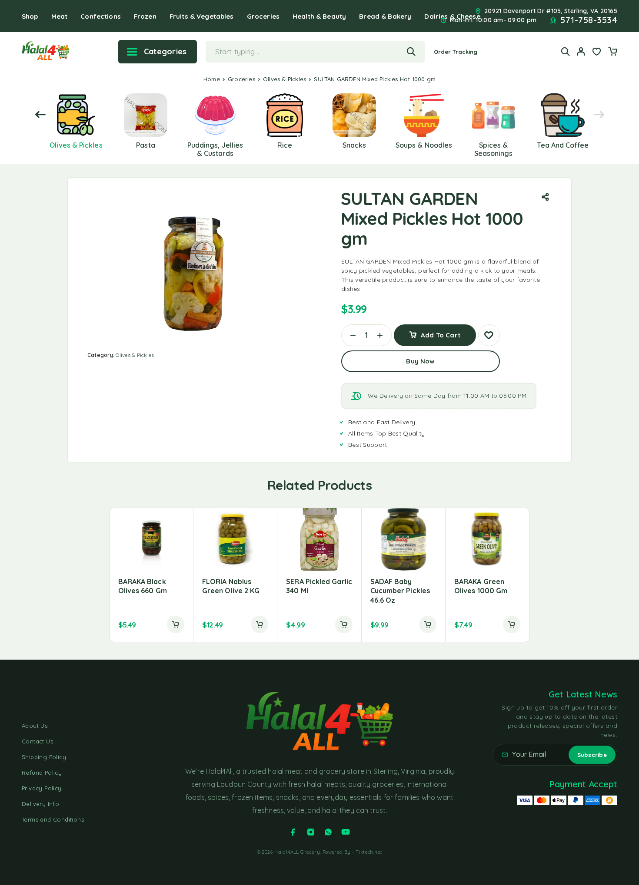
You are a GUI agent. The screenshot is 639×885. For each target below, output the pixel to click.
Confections (100, 16)
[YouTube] (345, 832)
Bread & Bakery (385, 16)
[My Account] (581, 51)
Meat (59, 16)
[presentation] (40, 114)
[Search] (565, 51)
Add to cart (440, 332)
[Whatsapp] (328, 832)
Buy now (420, 361)
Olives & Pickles (284, 79)
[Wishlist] (597, 52)
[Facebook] (293, 832)
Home (211, 79)
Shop (30, 16)
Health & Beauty (319, 16)
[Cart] (612, 52)
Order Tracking (456, 51)
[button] (175, 624)
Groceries (263, 16)
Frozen (145, 16)
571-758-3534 (588, 20)
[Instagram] (311, 832)
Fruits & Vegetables (202, 16)
